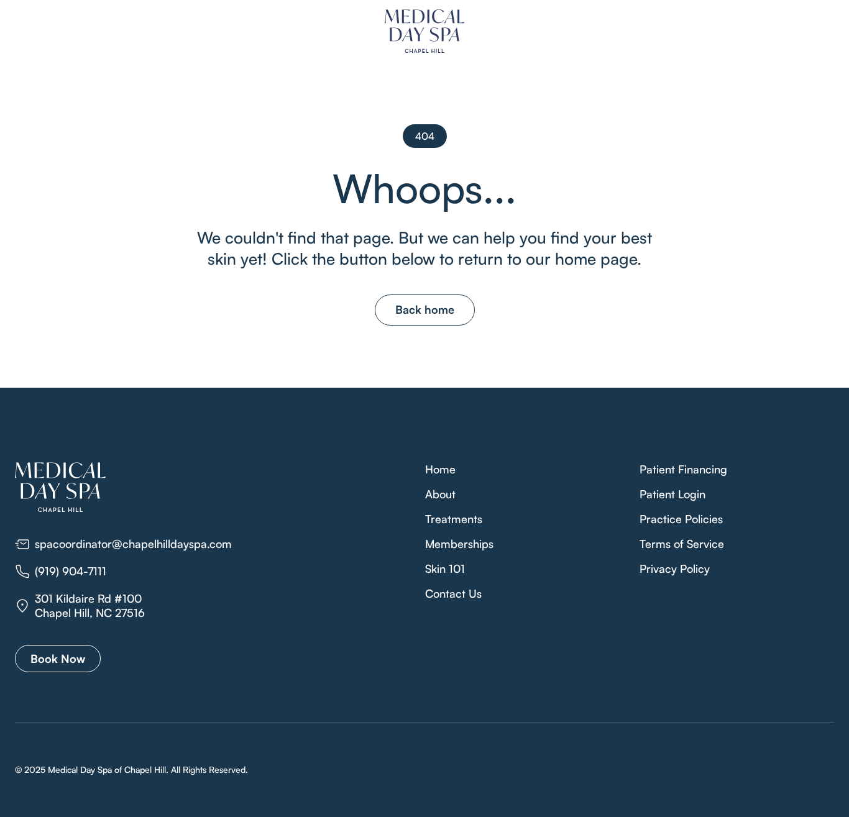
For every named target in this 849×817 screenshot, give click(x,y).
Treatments (453, 519)
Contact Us (453, 593)
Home (440, 469)
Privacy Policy (675, 568)
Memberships (459, 543)
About (440, 494)
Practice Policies (681, 519)
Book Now (57, 658)
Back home (424, 309)
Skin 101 (445, 568)
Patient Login (672, 494)
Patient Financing (683, 469)
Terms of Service (682, 543)
